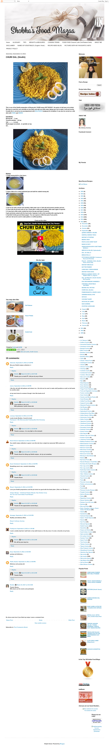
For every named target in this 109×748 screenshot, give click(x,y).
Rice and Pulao (84, 506)
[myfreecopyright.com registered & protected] (97, 731)
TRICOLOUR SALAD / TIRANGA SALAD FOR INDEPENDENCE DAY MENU (93, 634)
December (85, 223)
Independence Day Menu (87, 413)
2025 (82, 191)
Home (8, 42)
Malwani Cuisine (85, 445)
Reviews (82, 504)
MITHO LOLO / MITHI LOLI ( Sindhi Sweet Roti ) (94, 616)
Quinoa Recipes (85, 494)
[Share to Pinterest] (24, 349)
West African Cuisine (86, 564)
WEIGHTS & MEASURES (37, 42)
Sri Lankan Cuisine (85, 536)
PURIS (14, 113)
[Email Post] (25, 347)
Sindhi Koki (28, 332)
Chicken (82, 364)
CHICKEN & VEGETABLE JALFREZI (89, 284)
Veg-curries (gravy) (85, 558)
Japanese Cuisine (85, 421)
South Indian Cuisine (86, 532)
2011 (82, 328)
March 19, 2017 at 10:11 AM (29, 539)
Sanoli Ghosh (14, 440)
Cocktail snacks (85, 370)
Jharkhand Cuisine (85, 423)
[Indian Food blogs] (88, 679)
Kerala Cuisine (84, 431)
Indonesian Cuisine (86, 417)
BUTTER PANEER (87, 267)
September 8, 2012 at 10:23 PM (24, 515)
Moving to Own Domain (87, 455)
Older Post (71, 620)
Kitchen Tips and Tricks (87, 435)
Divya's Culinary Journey (17, 521)
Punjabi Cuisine (84, 492)
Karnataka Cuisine (85, 427)
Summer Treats (84, 538)
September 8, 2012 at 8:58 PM (26, 440)
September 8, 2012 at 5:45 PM (22, 386)
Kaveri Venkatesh (15, 464)
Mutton (82, 457)
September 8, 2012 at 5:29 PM (24, 362)
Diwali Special (84, 383)
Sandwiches (83, 513)
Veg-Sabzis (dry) (85, 560)
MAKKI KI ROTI (86, 244)
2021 (82, 200)
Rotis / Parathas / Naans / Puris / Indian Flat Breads (89, 509)
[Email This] (17, 349)
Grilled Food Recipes (86, 401)
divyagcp (12, 515)
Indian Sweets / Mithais (87, 415)
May (83, 316)
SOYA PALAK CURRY (88, 301)
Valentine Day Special (86, 552)
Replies (14, 371)
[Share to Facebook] (22, 349)
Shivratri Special (85, 524)
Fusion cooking (84, 393)
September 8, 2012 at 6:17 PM (23, 416)
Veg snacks (83, 556)
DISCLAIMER (10, 45)
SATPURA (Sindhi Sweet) (94, 589)
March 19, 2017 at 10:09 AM (29, 452)
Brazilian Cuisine (85, 352)
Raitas (82, 496)
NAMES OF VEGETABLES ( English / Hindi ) (31, 45)
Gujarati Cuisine (85, 403)
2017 (82, 210)
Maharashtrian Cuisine (86, 443)
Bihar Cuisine (84, 350)
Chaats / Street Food (86, 360)
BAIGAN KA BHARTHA (93, 649)
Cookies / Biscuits (85, 374)
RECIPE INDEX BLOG (55, 45)
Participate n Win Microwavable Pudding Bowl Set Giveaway (27, 420)
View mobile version (40, 623)
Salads (82, 511)
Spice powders (84, 534)
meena (12, 386)
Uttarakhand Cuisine (86, 550)
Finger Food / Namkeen (87, 389)
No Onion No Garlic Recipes (88, 463)
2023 (82, 196)
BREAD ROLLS (86, 255)
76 (82, 696)
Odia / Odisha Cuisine (86, 474)
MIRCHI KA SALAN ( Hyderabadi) (91, 250)
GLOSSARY (16, 42)
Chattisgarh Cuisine (86, 362)
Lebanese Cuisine (85, 439)
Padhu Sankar (14, 561)
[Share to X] (20, 349)
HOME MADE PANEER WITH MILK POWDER (93, 573)
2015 (82, 214)
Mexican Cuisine (85, 447)
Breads (82, 354)
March (84, 320)
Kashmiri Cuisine (85, 429)
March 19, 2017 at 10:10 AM (25, 585)
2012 (82, 221)
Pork (81, 486)
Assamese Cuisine (85, 346)
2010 (82, 330)
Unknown (12, 362)
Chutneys (83, 368)
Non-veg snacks (85, 468)
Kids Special (84, 433)
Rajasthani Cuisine (85, 498)
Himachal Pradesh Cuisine (88, 405)
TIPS (24, 42)
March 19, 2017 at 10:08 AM (29, 402)
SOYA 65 (84, 297)
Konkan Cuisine (85, 437)
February (85, 323)
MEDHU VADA (86, 239)
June (83, 313)
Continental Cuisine (86, 372)
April (83, 318)
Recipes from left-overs (87, 502)
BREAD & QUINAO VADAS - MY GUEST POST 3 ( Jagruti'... (90, 274)
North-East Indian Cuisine (87, 469)
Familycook (13, 528)
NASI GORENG (86, 304)
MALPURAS (39, 111)
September (85, 230)
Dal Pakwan (28, 305)
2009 (82, 333)
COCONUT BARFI (87, 299)
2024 (82, 193)
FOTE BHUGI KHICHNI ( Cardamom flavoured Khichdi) (92, 258)
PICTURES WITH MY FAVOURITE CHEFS (78, 45)
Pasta (82, 480)
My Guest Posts (84, 459)
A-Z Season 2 (84, 340)
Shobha (16, 374)
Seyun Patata (29, 315)
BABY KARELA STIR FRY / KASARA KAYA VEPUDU (94, 607)
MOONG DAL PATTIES (88, 287)
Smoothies (83, 528)
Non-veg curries (85, 466)
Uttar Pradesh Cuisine (86, 548)
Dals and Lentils (25, 351)
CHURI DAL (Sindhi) (87, 290)
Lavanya (12, 416)
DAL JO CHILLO (86, 252)
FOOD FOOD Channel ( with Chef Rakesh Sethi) (77, 42)
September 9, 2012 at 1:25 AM (25, 528)
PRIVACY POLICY (12, 48)
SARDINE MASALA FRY (88, 294)
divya (11, 551)
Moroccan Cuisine (85, 453)
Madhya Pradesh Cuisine (87, 441)
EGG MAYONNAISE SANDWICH (90, 281)
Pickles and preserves (86, 484)
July (83, 311)
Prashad (82, 488)
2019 (82, 205)
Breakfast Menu (84, 356)
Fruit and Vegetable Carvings (88, 391)
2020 (82, 203)
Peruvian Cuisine (85, 482)
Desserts (82, 378)
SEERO (20, 113)
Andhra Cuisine (84, 342)
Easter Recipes (84, 387)
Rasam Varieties (84, 500)
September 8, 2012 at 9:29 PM (29, 464)
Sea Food (83, 522)
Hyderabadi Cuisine (86, 411)
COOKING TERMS (53, 42)
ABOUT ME (98, 42)
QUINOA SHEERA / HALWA (89, 232)
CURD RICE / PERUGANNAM (90, 269)
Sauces (82, 519)
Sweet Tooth (84, 540)
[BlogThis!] (19, 349)
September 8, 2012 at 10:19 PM (23, 487)
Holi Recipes (84, 407)
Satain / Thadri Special (86, 517)
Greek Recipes (84, 399)
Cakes (82, 358)
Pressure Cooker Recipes (87, 490)
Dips (81, 380)
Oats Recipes (84, 472)
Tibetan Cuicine (84, 544)
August (84, 309)
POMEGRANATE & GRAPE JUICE (91, 292)
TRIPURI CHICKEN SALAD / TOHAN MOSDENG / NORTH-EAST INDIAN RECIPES (93, 625)
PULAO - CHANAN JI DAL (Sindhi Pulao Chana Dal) (91, 261)
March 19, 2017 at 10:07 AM (29, 374)
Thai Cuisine (84, 542)
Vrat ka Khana (84, 562)
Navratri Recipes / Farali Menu (89, 461)
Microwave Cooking (86, 449)
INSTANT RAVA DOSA (88, 271)
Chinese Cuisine (85, 366)
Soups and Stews (85, 530)
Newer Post (9, 620)
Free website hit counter (90, 710)
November (85, 226)
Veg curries (83, 554)
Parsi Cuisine (84, 478)
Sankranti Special (85, 515)
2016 (82, 212)
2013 (82, 219)
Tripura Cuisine (84, 546)
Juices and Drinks (85, 425)
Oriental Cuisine (85, 476)
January (84, 325)
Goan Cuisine (84, 395)
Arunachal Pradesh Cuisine (88, 344)
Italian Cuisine (84, 419)
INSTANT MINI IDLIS (87, 264)
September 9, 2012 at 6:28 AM (22, 551)
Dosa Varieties (84, 385)
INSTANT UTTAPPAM (88, 237)
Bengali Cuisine (84, 348)
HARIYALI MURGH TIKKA (89, 235)
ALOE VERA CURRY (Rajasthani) (93, 641)
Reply (11, 367)
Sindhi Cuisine (34, 351)
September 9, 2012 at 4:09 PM (27, 561)
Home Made (83, 409)
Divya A (12, 487)
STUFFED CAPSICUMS (88, 306)
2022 (82, 198)
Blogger (62, 743)
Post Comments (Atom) (21, 627)
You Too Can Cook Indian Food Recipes (21, 494)
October (84, 228)
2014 (82, 217)
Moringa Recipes (85, 451)
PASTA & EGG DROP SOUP (89, 242)
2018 (82, 207)
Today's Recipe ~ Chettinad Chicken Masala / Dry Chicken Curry (28, 492)
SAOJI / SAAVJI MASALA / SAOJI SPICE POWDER (94, 581)
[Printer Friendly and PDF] (11, 350)
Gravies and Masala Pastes (88, 397)
